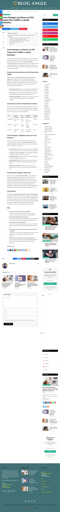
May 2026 (46, 89)
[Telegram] (24, 249)
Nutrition (46, 156)
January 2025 (47, 98)
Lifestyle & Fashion (48, 150)
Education (47, 136)
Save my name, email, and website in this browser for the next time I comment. (19, 320)
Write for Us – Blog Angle (51, 8)
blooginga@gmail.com (6, 484)
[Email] (3, 47)
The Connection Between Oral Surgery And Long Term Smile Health (32, 284)
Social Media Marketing (49, 166)
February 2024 (47, 109)
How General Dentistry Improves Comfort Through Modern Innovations (7, 284)
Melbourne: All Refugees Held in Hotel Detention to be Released (53, 206)
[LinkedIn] (3, 41)
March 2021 (47, 116)
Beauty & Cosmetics (48, 131)
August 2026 (47, 84)
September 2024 (48, 100)
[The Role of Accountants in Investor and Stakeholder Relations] (20, 278)
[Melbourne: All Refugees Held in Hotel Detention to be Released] (45, 206)
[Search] (59, 8)
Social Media (47, 164)
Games (46, 143)
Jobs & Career (47, 148)
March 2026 (47, 92)
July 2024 (46, 101)
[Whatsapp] (17, 249)
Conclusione (12, 43)
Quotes (46, 161)
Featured (46, 137)
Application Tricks (14, 8)
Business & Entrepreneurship (50, 134)
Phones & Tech (47, 159)
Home (7, 8)
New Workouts (47, 153)
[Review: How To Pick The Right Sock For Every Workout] (50, 254)
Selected (46, 162)
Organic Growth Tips (26, 8)
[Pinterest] (3, 44)
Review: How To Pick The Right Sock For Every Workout (50, 261)
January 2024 (47, 111)
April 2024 (47, 106)
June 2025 (47, 95)
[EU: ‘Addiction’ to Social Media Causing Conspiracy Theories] (45, 190)
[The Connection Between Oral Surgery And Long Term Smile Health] (33, 278)
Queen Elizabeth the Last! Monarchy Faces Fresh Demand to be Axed (51, 228)
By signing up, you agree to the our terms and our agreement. (50, 288)
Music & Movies (47, 151)
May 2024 (46, 105)
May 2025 (46, 97)
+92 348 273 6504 (6, 487)
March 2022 (47, 114)
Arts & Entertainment (49, 128)
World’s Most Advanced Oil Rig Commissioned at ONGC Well (53, 198)
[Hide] (0, 29)
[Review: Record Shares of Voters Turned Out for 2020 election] (45, 181)
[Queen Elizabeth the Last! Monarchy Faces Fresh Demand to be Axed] (50, 221)
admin (44, 392)
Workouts (46, 172)
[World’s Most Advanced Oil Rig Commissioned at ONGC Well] (45, 198)
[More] (26, 249)
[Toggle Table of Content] (36, 33)
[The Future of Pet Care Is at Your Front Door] (45, 75)
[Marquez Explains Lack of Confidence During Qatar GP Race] (50, 237)
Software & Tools (48, 167)
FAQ (11, 44)
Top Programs (47, 170)
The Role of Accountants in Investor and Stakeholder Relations (20, 284)
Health (46, 145)
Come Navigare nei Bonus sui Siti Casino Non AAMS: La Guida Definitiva (21, 36)
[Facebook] (3, 36)
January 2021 (47, 119)
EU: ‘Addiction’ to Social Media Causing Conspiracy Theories (54, 190)
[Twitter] (3, 39)
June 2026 (47, 87)
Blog (41, 8)
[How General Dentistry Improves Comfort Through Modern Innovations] (7, 278)
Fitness (46, 140)
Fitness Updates (48, 142)
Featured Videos (48, 139)
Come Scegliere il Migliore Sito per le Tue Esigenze (19, 40)
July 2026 (46, 86)
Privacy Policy (53, 287)
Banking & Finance (48, 129)
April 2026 (47, 90)
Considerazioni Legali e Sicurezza (16, 41)
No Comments (19, 25)
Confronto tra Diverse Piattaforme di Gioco (18, 39)
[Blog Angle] (30, 3)
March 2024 (47, 108)
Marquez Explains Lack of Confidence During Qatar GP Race (51, 244)
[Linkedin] (13, 249)
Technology (35, 8)
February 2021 (47, 117)
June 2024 (47, 103)
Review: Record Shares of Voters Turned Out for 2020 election (53, 182)
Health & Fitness (48, 147)
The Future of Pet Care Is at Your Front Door (54, 74)
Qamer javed (8, 25)
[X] (10, 249)
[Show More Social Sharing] (29, 29)
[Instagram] (20, 249)
